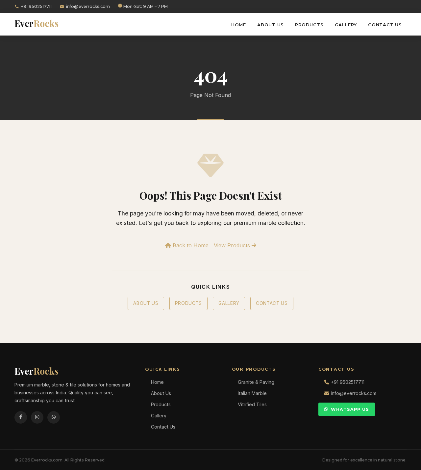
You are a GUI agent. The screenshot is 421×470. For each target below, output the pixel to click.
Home (238, 24)
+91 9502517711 (36, 6)
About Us (270, 24)
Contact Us (385, 24)
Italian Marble (252, 393)
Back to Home (190, 245)
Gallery (346, 24)
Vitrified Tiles (252, 404)
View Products (233, 245)
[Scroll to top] (404, 460)
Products (309, 24)
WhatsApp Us (350, 409)
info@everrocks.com (88, 6)
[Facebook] (20, 417)
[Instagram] (37, 417)
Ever (36, 23)
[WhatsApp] (53, 417)
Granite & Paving (256, 382)
